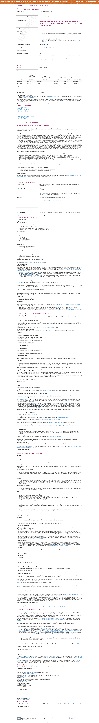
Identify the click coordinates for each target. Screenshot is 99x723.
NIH (50, 11)
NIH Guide (67, 3)
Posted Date (19, 67)
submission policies (19, 3)
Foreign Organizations (22, 258)
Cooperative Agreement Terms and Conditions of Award (29, 646)
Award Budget (19, 208)
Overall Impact (20, 459)
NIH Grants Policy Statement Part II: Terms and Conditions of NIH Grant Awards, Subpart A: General (61, 630)
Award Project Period (21, 212)
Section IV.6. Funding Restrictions (47, 618)
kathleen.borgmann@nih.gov (24, 687)
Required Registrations (22, 264)
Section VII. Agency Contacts (23, 117)
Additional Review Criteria (23, 525)
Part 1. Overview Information (22, 107)
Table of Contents (24, 105)
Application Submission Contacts (24, 668)
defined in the (33, 262)
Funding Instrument (20, 184)
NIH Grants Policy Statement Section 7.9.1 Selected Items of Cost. (49, 419)
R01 (46, 47)
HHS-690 (36, 633)
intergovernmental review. (32, 414)
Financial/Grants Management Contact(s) (26, 696)
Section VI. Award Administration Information (26, 116)
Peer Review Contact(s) (22, 689)
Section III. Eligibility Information (24, 112)
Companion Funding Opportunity (23, 47)
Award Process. (20, 620)
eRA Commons (22, 278)
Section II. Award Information (23, 111)
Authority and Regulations (23, 706)
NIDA (53, 16)
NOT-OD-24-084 (49, 36)
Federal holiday (67, 400)
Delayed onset (21, 383)
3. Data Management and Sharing (24, 649)
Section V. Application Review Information (25, 115)
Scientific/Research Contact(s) (23, 683)
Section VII (40, 427)
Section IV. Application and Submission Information (27, 114)
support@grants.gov (23, 681)
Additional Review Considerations (24, 562)
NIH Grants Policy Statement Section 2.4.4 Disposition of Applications (54, 606)
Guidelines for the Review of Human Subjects (36, 538)
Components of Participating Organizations (25, 16)
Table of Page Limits (48, 327)
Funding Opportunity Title (21, 20)
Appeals (18, 582)
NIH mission (67, 456)
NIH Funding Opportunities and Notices (24, 714)
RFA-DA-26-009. (47, 204)
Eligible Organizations (22, 221)
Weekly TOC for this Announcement (23, 712)
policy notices (29, 703)
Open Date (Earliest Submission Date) (24, 70)
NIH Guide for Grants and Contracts (28, 97)
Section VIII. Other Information (23, 118)
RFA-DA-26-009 (42, 47)
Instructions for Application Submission (26, 329)
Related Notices (20, 33)
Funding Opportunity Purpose (22, 55)
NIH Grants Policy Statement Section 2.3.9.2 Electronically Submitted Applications (37, 407)
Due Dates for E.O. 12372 (21, 92)
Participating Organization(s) (22, 11)
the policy (53, 450)
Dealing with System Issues (62, 426)
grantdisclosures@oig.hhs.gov (30, 447)
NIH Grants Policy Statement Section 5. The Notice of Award (54, 619)
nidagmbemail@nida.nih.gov (24, 699)
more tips (21, 437)
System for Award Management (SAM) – (26, 272)
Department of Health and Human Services (33, 5)
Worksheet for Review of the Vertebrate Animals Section (60, 545)
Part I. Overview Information (22, 399)
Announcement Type (21, 31)
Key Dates (20, 108)
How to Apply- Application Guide (35, 327)
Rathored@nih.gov (22, 694)
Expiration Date (20, 89)
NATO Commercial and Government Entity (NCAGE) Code (31, 275)
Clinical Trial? (19, 197)
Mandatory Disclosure (22, 442)
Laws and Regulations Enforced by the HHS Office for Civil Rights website (60, 633)
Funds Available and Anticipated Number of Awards (26, 203)
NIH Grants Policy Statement (36, 215)
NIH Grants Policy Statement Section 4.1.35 (45, 444)
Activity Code (19, 28)
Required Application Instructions (24, 95)
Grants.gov (21, 282)
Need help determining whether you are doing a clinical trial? (50, 200)
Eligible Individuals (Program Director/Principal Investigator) (30, 289)
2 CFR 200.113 (32, 444)
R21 (40, 28)
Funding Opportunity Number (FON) (23, 44)
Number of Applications (21, 50)
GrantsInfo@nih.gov (23, 676)
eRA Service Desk (38, 3)
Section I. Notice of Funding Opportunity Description (27, 110)
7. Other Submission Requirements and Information (28, 421)
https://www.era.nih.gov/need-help (30, 672)
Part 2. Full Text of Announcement (23, 109)
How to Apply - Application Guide (54, 96)
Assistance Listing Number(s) (22, 53)
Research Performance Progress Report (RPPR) (52, 656)
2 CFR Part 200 (28, 628)
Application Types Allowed (22, 188)
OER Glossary (43, 193)
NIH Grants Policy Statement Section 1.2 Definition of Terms (49, 298)
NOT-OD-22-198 (59, 39)
